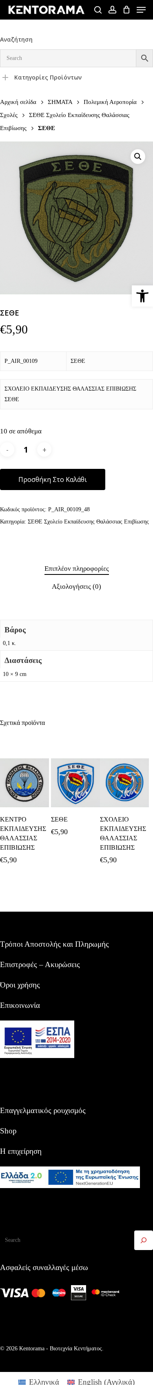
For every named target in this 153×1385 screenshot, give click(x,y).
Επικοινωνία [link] (20, 1005)
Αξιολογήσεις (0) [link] (76, 586)
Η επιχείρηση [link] (21, 1151)
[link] (142, 296)
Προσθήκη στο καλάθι (52, 479)
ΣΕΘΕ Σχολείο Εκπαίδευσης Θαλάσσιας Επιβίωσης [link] (88, 522)
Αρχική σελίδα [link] (18, 101)
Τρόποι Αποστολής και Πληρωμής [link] (54, 944)
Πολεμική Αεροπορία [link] (110, 101)
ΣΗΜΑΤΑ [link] (60, 101)
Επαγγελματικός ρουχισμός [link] (43, 1110)
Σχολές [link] (9, 114)
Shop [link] (8, 1131)
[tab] (76, 569)
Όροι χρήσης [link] (20, 985)
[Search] (143, 1240)
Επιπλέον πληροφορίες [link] (76, 568)
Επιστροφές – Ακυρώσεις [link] (40, 964)
